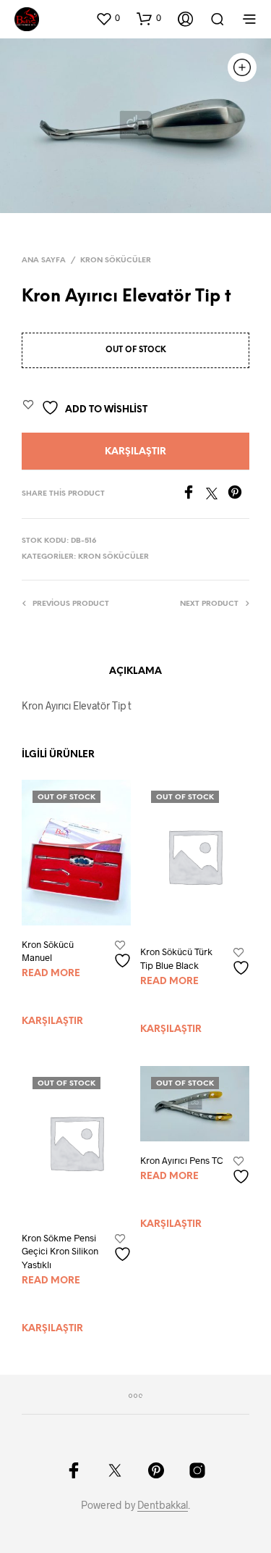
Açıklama (135, 671)
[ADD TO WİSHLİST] (124, 955)
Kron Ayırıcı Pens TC (181, 1160)
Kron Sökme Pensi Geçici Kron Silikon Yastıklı (60, 1251)
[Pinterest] (238, 494)
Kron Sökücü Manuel (48, 950)
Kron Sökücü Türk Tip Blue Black (176, 958)
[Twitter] (217, 494)
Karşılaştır (135, 452)
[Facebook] (193, 494)
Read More (51, 973)
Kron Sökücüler (115, 261)
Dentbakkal (162, 1505)
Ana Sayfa (44, 261)
